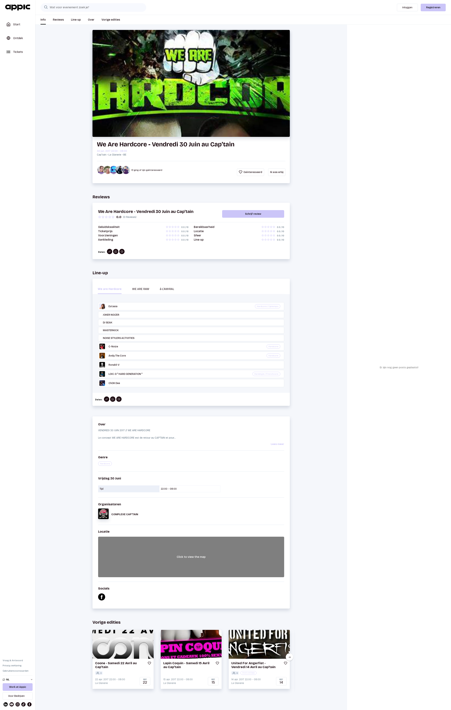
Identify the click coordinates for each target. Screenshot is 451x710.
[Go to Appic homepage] (17, 8)
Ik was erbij (276, 172)
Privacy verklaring (12, 665)
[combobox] (93, 7)
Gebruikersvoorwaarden (16, 670)
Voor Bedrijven (16, 696)
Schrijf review (253, 213)
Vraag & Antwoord (13, 660)
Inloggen (407, 7)
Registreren (433, 7)
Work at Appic (17, 687)
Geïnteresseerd (252, 172)
